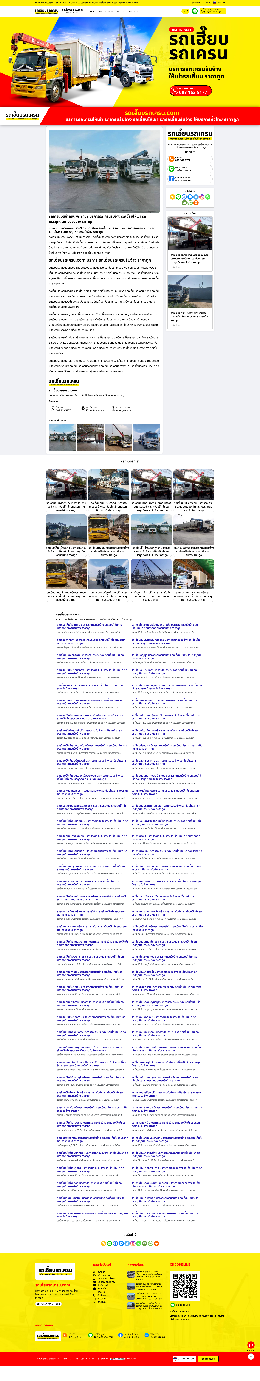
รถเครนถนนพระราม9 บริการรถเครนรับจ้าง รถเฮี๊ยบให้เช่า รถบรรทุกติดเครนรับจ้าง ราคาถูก (90, 1003)
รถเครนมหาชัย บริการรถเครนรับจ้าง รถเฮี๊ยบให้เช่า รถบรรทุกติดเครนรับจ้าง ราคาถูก (190, 316)
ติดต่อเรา (196, 2)
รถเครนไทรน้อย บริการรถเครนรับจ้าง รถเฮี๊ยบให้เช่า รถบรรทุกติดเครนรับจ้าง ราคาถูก (91, 913)
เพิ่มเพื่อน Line (181, 167)
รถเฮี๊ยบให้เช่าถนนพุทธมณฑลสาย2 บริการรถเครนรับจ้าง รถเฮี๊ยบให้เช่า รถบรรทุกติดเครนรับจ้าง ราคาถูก (165, 1079)
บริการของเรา (106, 11)
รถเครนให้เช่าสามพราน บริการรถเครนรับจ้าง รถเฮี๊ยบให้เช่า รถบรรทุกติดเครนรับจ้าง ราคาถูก (91, 1124)
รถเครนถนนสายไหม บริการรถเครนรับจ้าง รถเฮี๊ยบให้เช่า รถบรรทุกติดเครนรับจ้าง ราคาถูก (89, 973)
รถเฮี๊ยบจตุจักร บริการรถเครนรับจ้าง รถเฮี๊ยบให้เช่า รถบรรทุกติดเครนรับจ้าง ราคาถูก (151, 596)
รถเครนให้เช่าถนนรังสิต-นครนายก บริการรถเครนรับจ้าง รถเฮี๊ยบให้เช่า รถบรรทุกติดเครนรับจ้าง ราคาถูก (167, 1049)
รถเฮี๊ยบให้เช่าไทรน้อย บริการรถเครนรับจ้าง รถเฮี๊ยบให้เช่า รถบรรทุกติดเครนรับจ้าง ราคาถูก (165, 1199)
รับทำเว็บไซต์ (130, 1358)
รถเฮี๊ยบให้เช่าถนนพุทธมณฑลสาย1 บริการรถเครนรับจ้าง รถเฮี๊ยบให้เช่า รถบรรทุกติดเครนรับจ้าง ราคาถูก (90, 1049)
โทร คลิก (59, 407)
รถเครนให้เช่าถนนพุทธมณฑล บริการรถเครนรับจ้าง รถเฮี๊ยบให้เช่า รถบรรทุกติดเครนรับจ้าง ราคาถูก (151, 506)
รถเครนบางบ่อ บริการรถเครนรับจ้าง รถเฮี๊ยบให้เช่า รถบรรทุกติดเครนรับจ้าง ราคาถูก (167, 853)
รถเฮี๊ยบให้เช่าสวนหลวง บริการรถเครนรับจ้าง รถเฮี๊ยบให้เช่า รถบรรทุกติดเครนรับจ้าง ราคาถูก (91, 1034)
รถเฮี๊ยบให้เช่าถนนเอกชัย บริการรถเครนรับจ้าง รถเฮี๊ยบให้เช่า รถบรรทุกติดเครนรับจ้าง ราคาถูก (92, 747)
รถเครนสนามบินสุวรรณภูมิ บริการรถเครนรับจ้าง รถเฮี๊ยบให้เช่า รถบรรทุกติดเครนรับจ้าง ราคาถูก (91, 807)
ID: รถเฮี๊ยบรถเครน (95, 410)
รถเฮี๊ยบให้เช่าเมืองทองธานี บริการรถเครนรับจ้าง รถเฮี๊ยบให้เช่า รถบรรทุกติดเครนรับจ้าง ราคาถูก (166, 868)
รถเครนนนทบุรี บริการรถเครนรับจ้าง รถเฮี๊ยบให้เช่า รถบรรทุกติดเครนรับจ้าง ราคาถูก (194, 551)
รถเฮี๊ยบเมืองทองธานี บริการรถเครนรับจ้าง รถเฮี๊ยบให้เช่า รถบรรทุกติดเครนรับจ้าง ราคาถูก (90, 656)
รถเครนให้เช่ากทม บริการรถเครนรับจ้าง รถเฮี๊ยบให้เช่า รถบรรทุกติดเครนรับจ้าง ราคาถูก (167, 1109)
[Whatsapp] (207, 197)
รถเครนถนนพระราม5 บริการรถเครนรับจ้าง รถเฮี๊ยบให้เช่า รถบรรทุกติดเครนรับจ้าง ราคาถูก (66, 506)
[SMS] (190, 202)
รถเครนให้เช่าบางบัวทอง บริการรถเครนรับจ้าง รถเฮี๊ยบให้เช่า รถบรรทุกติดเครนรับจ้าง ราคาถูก (92, 672)
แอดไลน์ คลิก (92, 407)
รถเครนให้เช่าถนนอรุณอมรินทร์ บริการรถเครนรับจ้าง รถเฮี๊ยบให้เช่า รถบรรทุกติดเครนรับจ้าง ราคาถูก (167, 687)
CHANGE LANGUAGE (187, 1359)
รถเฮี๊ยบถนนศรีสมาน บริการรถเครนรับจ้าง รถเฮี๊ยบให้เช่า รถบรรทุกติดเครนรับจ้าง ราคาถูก (66, 596)
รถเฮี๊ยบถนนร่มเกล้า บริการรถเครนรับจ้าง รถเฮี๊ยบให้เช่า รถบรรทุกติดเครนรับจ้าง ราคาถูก (164, 672)
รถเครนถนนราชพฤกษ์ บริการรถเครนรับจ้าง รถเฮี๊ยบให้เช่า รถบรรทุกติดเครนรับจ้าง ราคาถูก (194, 596)
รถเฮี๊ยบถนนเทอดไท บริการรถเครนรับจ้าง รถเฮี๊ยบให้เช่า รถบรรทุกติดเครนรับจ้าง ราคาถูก (164, 943)
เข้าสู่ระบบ (207, 2)
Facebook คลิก (123, 407)
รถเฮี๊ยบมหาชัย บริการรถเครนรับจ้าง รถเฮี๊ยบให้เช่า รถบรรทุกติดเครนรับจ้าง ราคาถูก (92, 1215)
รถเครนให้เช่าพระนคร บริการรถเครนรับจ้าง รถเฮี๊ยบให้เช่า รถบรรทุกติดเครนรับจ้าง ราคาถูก (90, 958)
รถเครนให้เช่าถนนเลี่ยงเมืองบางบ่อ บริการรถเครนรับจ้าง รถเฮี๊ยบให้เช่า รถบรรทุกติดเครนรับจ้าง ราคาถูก (165, 626)
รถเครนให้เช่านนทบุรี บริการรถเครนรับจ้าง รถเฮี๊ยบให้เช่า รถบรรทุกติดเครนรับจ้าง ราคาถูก (164, 958)
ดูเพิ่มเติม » (176, 267)
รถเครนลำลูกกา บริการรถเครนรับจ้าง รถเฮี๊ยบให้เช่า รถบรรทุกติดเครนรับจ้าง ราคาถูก (91, 641)
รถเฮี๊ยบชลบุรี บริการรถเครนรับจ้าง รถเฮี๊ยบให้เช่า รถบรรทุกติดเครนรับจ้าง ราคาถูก (91, 687)
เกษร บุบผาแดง (124, 410)
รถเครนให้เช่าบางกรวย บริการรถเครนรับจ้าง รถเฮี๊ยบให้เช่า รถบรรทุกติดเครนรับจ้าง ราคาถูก (91, 1018)
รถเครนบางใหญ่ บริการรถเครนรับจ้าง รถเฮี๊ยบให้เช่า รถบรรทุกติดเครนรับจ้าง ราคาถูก (166, 792)
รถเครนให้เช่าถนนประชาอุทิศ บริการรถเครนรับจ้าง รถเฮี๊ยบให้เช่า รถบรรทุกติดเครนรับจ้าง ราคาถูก (92, 943)
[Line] (178, 197)
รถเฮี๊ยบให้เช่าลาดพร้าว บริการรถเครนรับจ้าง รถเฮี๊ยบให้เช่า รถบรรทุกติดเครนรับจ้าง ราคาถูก (166, 1154)
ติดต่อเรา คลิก (213, 9)
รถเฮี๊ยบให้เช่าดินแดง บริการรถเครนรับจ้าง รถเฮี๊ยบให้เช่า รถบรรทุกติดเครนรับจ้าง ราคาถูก (165, 732)
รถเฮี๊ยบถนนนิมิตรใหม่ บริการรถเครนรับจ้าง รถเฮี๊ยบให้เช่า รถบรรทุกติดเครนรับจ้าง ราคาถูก (91, 1199)
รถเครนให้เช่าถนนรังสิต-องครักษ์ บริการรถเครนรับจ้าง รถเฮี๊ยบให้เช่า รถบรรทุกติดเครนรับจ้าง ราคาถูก (166, 1184)
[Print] (196, 202)
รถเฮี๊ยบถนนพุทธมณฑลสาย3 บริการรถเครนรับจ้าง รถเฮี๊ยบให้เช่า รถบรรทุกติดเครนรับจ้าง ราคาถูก (166, 641)
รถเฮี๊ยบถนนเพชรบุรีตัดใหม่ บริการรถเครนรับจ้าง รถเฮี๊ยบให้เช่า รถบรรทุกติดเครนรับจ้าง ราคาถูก (166, 822)
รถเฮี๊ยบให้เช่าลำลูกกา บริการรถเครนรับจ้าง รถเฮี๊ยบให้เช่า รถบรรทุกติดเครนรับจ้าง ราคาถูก (90, 1169)
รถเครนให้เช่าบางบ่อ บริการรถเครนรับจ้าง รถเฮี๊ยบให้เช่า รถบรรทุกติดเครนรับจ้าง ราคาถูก (90, 702)
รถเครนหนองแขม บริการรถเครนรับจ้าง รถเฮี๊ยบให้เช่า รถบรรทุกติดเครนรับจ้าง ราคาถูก (92, 792)
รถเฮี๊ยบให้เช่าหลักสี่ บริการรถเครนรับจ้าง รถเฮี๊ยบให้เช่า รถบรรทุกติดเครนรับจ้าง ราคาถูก (89, 1184)
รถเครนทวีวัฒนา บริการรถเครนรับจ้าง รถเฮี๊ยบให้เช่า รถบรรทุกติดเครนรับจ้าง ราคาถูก (166, 883)
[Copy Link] (172, 197)
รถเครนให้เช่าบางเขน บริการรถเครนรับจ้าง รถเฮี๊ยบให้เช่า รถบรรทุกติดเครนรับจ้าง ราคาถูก (90, 988)
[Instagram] (201, 197)
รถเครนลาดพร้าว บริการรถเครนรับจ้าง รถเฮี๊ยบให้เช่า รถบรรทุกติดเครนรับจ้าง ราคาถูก (166, 1124)
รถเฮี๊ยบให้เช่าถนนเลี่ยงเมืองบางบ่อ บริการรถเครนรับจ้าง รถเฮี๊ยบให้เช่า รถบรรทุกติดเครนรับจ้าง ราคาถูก (90, 777)
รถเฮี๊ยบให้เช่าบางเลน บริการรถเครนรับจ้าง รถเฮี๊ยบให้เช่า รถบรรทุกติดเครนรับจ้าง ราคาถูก (193, 506)
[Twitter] (196, 197)
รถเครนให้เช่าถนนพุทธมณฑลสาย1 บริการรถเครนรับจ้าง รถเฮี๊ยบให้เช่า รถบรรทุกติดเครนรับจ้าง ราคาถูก (90, 717)
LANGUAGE (222, 2)
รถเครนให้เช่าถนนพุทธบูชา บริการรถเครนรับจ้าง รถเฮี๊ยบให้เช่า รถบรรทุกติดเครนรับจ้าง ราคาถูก (166, 1003)
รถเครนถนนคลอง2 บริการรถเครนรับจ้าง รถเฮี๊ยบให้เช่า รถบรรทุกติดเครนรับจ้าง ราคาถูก (164, 1018)
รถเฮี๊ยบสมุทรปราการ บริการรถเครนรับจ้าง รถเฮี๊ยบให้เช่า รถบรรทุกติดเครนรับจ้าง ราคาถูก (165, 762)
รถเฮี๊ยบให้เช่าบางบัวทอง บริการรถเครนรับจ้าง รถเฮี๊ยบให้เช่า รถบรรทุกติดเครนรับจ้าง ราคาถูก (92, 853)
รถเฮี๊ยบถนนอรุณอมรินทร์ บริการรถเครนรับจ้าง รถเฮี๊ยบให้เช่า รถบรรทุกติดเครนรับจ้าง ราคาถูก (91, 868)
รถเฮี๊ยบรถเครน (183, 170)
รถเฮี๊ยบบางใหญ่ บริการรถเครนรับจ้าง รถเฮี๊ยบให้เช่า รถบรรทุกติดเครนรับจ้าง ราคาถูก (166, 1064)
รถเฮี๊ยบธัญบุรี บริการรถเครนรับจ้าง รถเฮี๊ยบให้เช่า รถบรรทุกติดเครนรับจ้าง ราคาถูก (167, 656)
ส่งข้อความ (154, 1334)
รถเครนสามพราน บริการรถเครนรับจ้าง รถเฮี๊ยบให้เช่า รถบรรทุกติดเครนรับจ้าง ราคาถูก (167, 988)
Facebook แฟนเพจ (183, 177)
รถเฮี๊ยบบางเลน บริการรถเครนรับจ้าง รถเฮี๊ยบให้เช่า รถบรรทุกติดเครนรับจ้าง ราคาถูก (108, 551)
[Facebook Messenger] (190, 197)
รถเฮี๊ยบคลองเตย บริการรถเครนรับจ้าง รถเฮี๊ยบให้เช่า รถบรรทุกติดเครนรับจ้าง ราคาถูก (92, 928)
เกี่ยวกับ (131, 11)
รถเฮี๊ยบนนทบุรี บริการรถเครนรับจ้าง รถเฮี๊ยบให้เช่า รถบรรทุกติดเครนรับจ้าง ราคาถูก (149, 1286)
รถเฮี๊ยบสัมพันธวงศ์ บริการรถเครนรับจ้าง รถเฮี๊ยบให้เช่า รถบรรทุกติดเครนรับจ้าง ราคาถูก (89, 732)
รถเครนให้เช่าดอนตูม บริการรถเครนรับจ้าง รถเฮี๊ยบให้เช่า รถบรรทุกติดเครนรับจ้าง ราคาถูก (90, 626)
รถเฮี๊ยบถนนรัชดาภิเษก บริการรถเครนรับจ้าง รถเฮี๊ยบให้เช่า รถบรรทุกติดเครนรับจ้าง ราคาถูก (166, 807)
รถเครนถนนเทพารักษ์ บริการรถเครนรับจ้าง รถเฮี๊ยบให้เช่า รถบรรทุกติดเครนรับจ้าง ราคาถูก (165, 1034)
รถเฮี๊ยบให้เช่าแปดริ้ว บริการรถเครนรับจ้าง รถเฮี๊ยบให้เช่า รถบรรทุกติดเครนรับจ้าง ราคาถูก (164, 973)
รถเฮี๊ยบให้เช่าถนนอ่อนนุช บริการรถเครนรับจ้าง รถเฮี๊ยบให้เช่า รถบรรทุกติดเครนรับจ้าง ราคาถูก (92, 822)
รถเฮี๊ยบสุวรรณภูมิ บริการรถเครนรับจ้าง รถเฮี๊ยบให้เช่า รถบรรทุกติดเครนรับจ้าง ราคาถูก (92, 1139)
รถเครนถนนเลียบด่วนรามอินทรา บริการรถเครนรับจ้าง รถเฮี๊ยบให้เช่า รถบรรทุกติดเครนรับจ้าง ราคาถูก (91, 1064)
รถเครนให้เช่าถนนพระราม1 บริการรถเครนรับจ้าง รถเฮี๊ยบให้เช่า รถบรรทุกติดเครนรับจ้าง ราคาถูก (149, 1275)
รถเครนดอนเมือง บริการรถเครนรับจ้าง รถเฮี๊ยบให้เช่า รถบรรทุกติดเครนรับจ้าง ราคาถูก (167, 1094)
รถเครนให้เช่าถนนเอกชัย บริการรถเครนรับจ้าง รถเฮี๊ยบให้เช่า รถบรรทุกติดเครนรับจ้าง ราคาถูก (167, 913)
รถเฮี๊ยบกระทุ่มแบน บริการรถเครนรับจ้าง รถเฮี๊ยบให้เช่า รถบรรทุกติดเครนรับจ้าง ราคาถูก (89, 883)
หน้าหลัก (92, 11)
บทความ (120, 11)
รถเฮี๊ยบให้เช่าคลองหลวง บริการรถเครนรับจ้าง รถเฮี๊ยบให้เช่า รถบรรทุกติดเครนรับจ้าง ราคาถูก (167, 1169)
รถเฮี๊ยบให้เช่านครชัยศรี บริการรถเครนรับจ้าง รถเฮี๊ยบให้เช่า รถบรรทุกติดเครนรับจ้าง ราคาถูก (149, 1306)
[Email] (184, 202)
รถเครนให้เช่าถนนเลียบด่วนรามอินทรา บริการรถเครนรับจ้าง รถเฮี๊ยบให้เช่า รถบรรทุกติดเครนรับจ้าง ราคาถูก (189, 258)
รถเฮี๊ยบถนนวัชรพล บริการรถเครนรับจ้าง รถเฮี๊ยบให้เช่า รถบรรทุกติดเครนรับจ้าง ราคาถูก (164, 898)
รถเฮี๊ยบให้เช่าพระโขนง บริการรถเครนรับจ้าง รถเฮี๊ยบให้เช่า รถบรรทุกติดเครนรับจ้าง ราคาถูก (165, 1215)
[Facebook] (184, 197)
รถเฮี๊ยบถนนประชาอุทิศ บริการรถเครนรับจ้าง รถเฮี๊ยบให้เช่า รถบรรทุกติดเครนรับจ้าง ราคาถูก (108, 506)
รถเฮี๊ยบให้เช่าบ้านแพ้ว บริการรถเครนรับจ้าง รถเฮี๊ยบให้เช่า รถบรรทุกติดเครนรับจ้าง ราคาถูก (66, 551)
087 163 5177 (214, 12)
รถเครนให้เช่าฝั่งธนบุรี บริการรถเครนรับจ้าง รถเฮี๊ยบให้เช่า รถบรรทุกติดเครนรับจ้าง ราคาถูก (90, 1079)
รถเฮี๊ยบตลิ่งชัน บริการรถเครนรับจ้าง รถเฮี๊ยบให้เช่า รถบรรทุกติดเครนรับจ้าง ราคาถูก (167, 928)
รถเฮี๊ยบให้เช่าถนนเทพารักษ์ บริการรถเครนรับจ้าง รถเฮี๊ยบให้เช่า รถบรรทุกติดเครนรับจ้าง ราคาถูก (151, 551)
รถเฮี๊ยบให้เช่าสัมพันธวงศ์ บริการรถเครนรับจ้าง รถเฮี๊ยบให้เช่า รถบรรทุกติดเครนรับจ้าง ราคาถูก (92, 762)
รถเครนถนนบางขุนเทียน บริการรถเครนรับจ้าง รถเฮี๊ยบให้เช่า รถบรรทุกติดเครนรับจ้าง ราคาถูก (92, 837)
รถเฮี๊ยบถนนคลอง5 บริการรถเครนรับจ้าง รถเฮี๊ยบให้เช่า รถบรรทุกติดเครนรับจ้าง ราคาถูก (149, 1296)
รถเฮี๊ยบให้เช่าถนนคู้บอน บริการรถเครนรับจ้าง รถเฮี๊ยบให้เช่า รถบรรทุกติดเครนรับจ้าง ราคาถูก (166, 717)
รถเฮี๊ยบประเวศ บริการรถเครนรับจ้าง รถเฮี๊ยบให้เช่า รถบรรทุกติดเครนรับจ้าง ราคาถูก (167, 747)
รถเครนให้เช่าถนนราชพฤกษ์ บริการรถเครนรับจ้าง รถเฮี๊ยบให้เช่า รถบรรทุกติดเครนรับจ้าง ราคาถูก (167, 1139)
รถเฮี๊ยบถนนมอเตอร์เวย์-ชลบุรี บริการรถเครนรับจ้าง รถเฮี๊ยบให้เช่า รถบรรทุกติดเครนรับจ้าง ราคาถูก (166, 777)
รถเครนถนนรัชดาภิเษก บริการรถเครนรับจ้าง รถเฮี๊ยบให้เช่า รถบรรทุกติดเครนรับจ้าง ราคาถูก (108, 596)
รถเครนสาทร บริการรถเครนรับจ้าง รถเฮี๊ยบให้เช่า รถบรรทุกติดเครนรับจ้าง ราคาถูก (166, 837)
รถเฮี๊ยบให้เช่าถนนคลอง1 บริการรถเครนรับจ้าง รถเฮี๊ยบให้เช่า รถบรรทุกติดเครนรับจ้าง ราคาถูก (92, 1154)
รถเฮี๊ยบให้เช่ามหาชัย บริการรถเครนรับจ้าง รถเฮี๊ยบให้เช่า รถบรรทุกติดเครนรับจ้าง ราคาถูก (90, 1094)
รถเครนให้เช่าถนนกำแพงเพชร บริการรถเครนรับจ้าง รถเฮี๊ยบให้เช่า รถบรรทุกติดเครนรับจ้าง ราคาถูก (91, 898)
